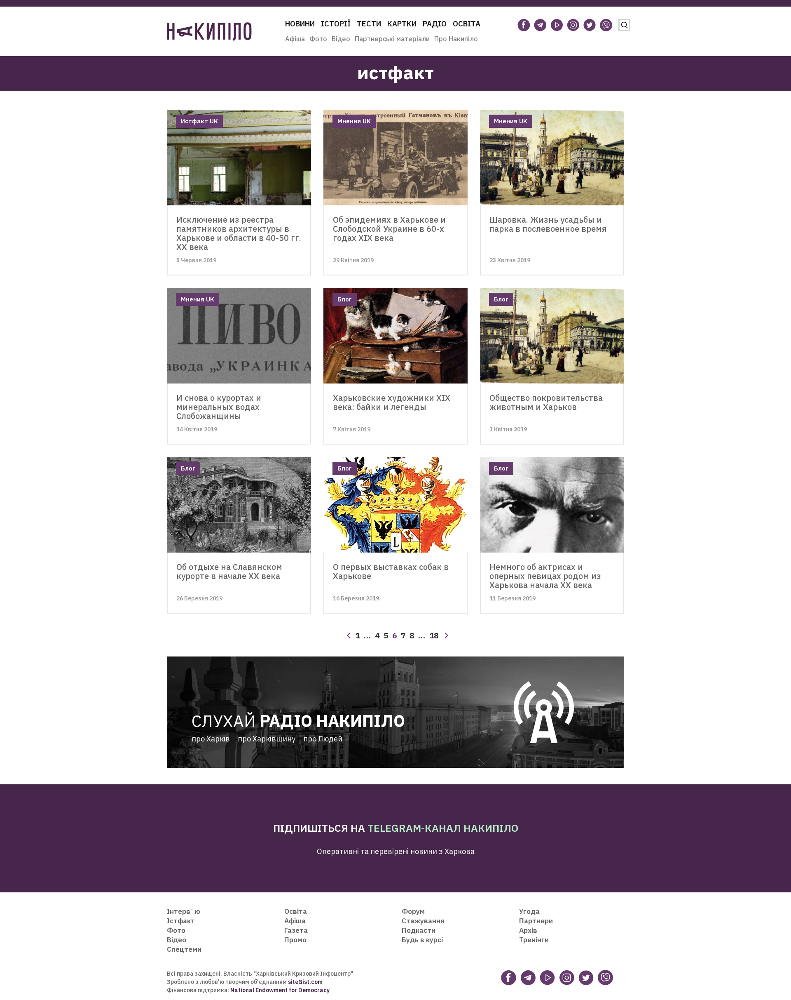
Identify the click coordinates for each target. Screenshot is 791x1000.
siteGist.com (305, 982)
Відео (341, 39)
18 (433, 635)
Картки (402, 23)
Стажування (423, 920)
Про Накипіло (456, 39)
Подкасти (418, 930)
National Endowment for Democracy (279, 990)
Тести (369, 23)
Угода (529, 911)
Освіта (466, 23)
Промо (295, 939)
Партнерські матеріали (392, 39)
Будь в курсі (422, 939)
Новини (300, 23)
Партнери (536, 920)
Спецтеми (184, 949)
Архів (528, 930)
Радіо (435, 23)
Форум (413, 911)
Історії (336, 23)
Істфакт (181, 920)
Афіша (295, 39)
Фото (318, 39)
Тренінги (534, 939)
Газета (296, 930)
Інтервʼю (183, 911)
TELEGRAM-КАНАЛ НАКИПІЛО (442, 828)
